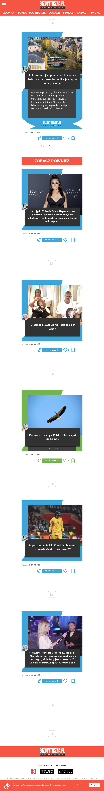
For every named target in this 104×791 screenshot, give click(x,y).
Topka (22, 12)
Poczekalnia (38, 12)
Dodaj (81, 12)
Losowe (54, 12)
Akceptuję (94, 785)
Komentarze (52, 138)
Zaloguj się (44, 146)
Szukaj (68, 12)
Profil (95, 12)
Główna (8, 12)
